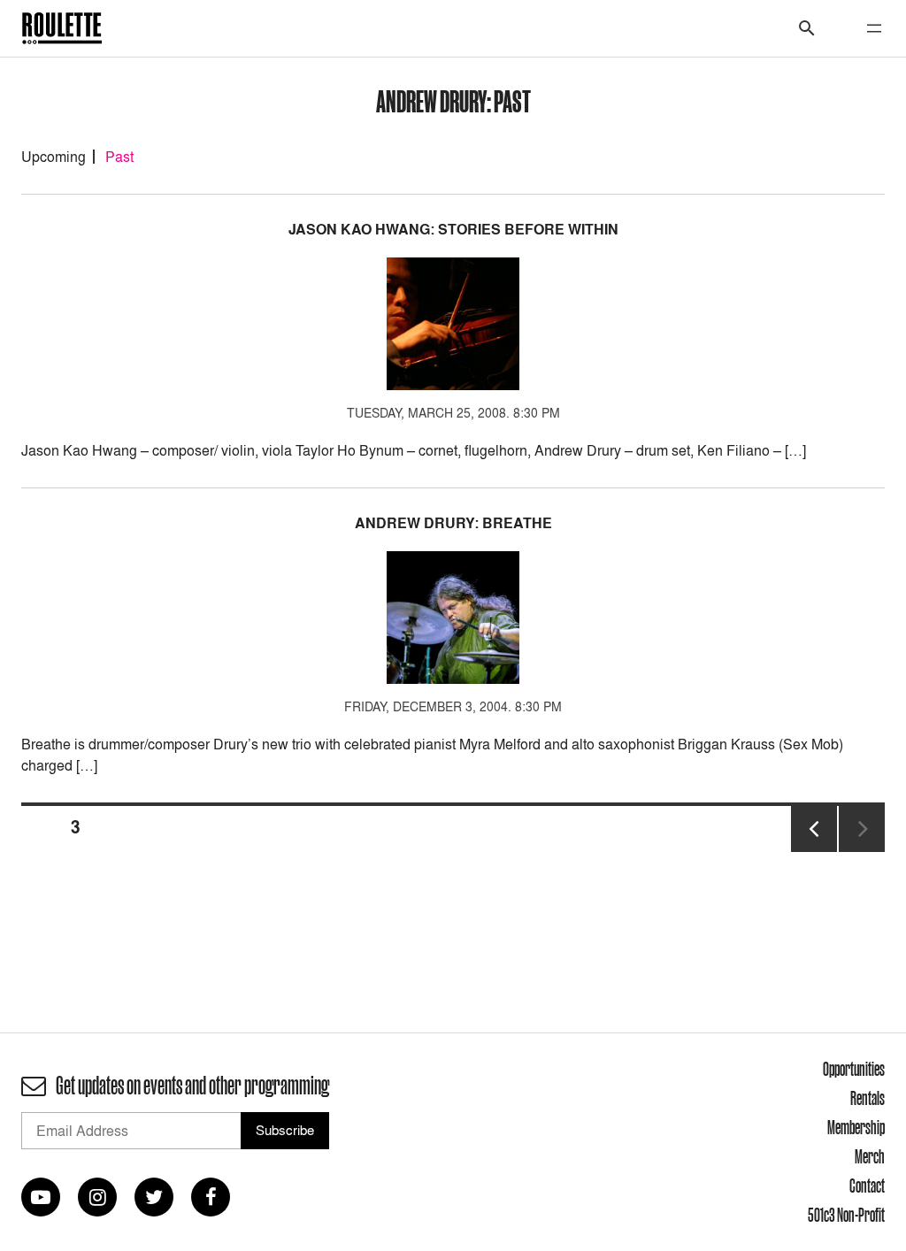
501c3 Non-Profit (846, 1214)
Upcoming (53, 157)
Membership (856, 1127)
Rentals (867, 1097)
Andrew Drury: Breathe (453, 523)
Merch (870, 1156)
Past (119, 157)
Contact (867, 1185)
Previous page (814, 850)
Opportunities (854, 1068)
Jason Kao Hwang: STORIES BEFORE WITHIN (453, 229)
